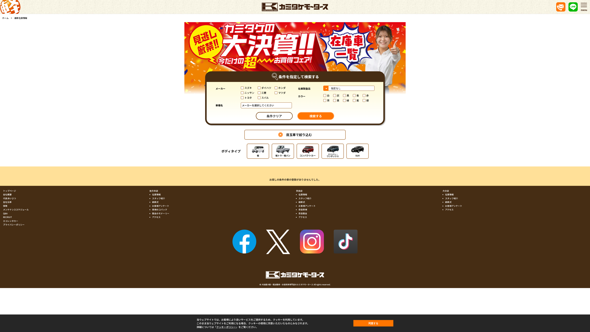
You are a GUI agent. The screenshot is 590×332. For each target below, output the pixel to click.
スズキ (248, 88)
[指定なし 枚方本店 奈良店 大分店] (348, 88)
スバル (265, 97)
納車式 (155, 202)
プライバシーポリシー (14, 224)
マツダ (282, 93)
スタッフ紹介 (158, 198)
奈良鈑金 (303, 213)
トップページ (9, 190)
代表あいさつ (9, 198)
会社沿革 (7, 202)
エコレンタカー (10, 220)
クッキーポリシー (226, 327)
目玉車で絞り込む (299, 134)
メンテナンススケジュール (16, 209)
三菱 (263, 93)
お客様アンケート (160, 205)
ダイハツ (266, 88)
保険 (5, 205)
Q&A (5, 213)
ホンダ (282, 88)
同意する (373, 323)
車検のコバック (159, 209)
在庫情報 (156, 194)
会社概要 (7, 194)
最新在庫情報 (20, 18)
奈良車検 (303, 209)
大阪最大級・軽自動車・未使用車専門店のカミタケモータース (287, 284)
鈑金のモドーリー (160, 213)
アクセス (156, 217)
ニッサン (249, 93)
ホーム (5, 18)
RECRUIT (7, 217)
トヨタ (248, 97)
